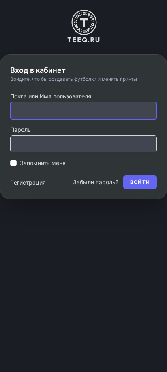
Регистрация (28, 182)
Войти (140, 182)
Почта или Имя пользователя (50, 96)
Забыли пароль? (95, 181)
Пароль (20, 129)
